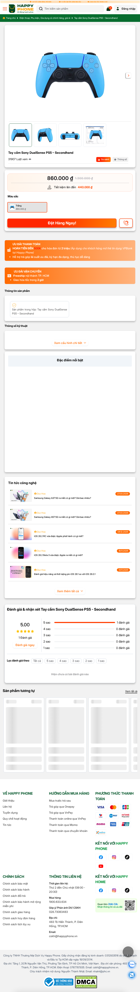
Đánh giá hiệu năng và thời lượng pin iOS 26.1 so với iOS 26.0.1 (65, 574)
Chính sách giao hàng (16, 912)
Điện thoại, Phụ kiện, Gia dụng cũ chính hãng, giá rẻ (45, 18)
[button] (128, 75)
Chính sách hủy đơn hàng (19, 918)
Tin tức (7, 825)
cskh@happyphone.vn (63, 936)
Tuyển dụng (10, 812)
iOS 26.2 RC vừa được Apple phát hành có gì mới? (58, 536)
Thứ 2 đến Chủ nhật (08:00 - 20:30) (67, 890)
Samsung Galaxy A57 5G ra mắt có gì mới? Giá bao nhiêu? (62, 517)
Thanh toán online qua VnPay (67, 818)
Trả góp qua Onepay (61, 806)
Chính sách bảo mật (15, 883)
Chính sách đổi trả (14, 896)
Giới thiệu (8, 800)
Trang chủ (11, 18)
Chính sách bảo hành (16, 889)
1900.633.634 (58, 902)
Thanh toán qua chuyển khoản (68, 831)
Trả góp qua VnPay (61, 812)
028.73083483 (58, 912)
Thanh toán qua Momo (63, 825)
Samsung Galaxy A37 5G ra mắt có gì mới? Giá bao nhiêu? (62, 498)
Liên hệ (7, 806)
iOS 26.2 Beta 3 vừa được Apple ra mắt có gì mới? (58, 555)
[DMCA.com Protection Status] (86, 982)
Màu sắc (13, 196)
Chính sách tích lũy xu (16, 924)
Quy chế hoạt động (15, 818)
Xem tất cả (131, 691)
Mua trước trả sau (60, 800)
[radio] (27, 207)
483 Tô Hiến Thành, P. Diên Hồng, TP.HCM (66, 924)
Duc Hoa (40, 493)
